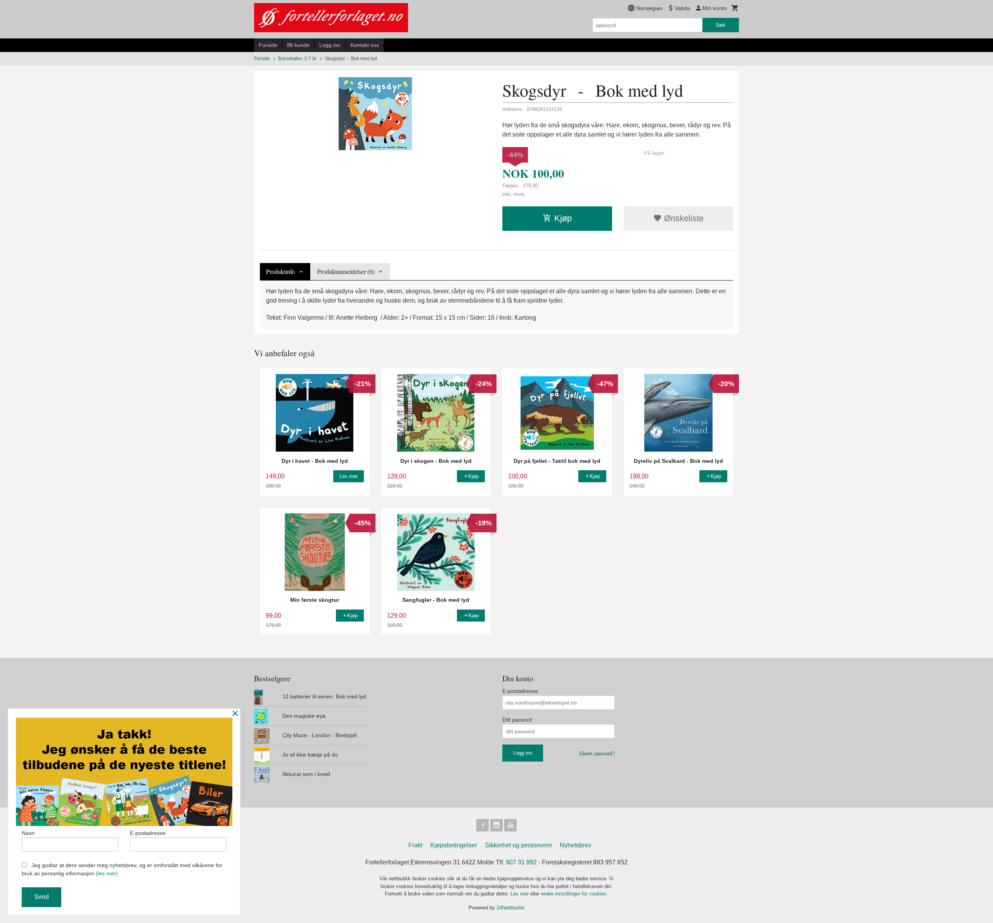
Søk (720, 25)
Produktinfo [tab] (280, 271)
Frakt (415, 845)
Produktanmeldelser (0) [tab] (345, 271)
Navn (28, 833)
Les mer (520, 894)
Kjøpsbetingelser (453, 845)
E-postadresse (520, 691)
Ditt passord (517, 720)
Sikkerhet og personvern (518, 845)
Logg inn (330, 45)
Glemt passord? (597, 754)
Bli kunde (298, 45)
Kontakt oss (364, 45)
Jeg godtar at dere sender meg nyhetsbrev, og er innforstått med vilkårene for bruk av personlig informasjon (122, 869)
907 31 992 (521, 862)
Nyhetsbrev (575, 845)
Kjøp (563, 218)
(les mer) (107, 873)
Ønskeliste (683, 218)
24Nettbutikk (510, 908)
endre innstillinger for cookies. (574, 894)
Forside (268, 45)
